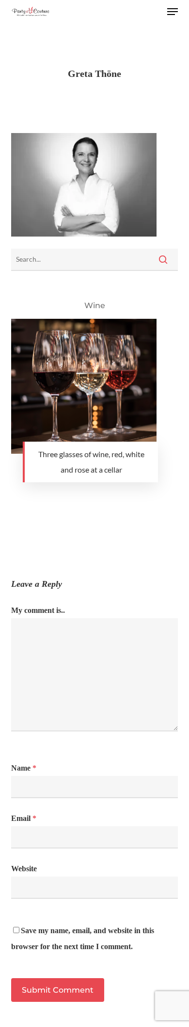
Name (23, 768)
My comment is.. (38, 610)
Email (23, 818)
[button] (172, 11)
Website (24, 868)
